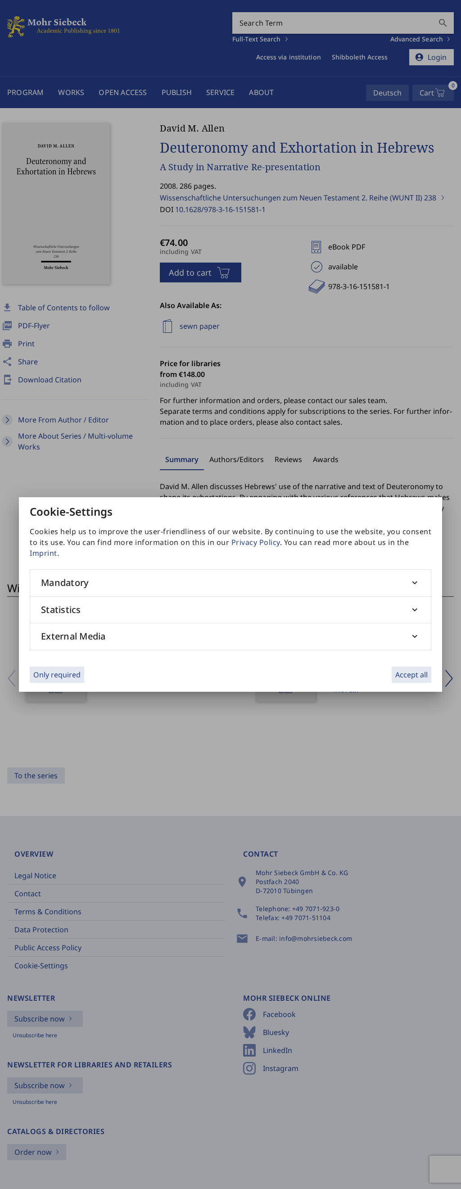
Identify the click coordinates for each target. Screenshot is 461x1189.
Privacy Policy (255, 542)
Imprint (43, 553)
